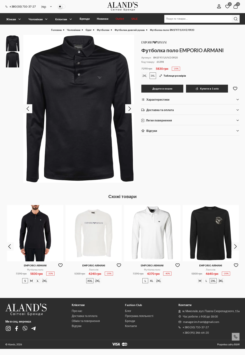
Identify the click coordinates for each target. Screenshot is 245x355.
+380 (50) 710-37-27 (23, 6)
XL (151, 280)
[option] (78, 109)
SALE (134, 18)
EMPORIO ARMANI (35, 265)
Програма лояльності (139, 316)
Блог (128, 310)
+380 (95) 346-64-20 (196, 332)
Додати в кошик (162, 88)
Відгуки (76, 326)
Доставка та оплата (84, 316)
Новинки (102, 18)
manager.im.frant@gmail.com (201, 321)
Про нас (77, 310)
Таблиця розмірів (175, 75)
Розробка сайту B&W (228, 344)
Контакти (131, 326)
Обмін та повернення (86, 321)
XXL (89, 280)
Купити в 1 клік (209, 88)
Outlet (120, 18)
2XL (144, 75)
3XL (153, 75)
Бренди (85, 18)
